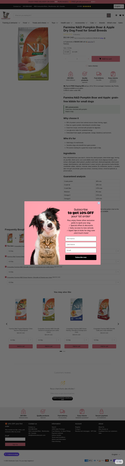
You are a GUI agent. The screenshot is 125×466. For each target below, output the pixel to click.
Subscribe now (80, 257)
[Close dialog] (99, 203)
